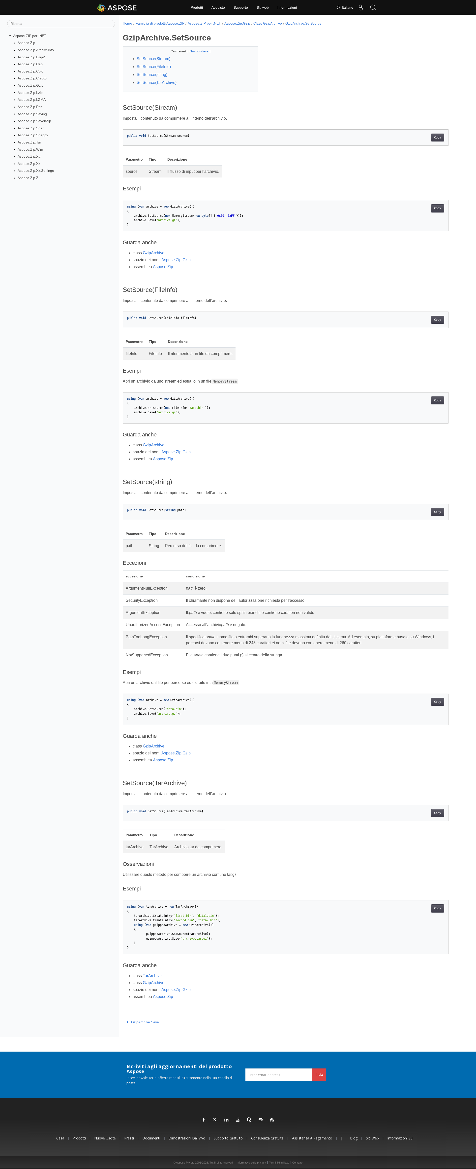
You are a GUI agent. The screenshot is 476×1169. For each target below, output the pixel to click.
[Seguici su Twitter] (215, 1120)
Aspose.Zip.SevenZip (34, 121)
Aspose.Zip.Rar (30, 107)
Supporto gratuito (228, 1138)
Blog (353, 1138)
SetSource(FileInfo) (154, 67)
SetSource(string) (152, 74)
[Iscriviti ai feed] (272, 1120)
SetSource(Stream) (153, 59)
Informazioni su (400, 1138)
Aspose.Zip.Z (28, 178)
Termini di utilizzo (279, 1162)
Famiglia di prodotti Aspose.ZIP (160, 23)
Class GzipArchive (267, 23)
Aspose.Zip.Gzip (30, 85)
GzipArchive (153, 253)
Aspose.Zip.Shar (31, 128)
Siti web (263, 7)
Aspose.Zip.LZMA (32, 100)
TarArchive (152, 976)
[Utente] (361, 7)
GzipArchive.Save (145, 1022)
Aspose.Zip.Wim (30, 149)
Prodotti (197, 7)
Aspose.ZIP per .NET (29, 36)
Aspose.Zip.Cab (30, 64)
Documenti (151, 1138)
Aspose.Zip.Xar (30, 156)
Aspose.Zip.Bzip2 (31, 57)
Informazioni (287, 7)
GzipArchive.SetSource (303, 23)
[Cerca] (373, 7)
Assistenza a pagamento (312, 1138)
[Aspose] (117, 7)
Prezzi (129, 1138)
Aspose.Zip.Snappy (33, 135)
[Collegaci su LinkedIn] (226, 1120)
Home (127, 23)
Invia (319, 1074)
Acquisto (218, 7)
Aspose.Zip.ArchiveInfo (36, 50)
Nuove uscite (105, 1138)
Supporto (241, 7)
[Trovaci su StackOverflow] (238, 1120)
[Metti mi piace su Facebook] (204, 1120)
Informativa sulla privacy (251, 1162)
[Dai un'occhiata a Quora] (249, 1120)
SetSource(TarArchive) (157, 82)
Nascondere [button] (199, 51)
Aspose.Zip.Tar (29, 142)
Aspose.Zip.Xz (29, 164)
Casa (60, 1138)
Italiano (347, 7)
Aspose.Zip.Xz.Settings (36, 171)
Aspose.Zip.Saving (32, 114)
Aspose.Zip (26, 43)
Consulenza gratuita (267, 1138)
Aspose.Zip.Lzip (30, 93)
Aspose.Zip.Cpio (30, 71)
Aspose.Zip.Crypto (32, 78)
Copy (437, 137)
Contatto (297, 1162)
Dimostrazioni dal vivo (187, 1138)
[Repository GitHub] (261, 1120)
